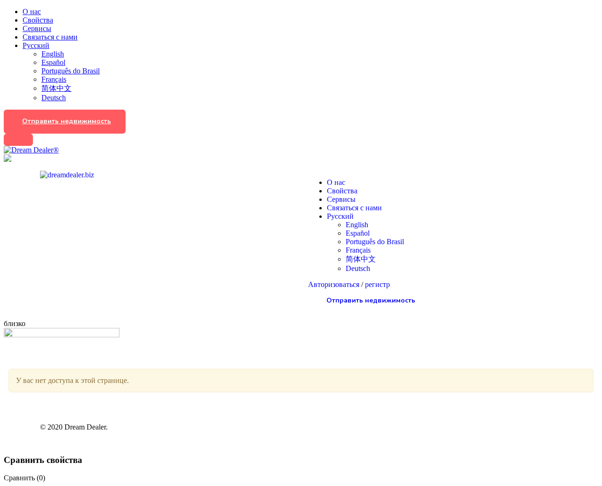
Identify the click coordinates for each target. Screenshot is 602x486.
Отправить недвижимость (66, 121)
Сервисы (37, 28)
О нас (32, 12)
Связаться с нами (50, 37)
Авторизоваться (334, 284)
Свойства (38, 20)
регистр (377, 284)
